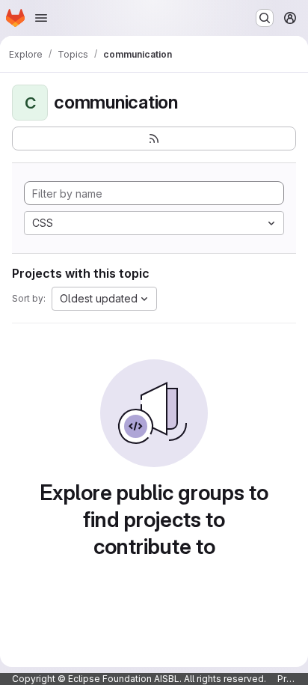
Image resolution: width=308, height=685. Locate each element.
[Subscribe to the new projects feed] (154, 138)
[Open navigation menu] (41, 18)
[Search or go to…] (265, 18)
